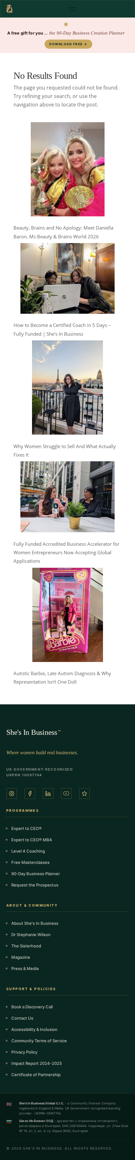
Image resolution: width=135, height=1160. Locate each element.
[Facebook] (29, 793)
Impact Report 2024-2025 (36, 1063)
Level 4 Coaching (28, 851)
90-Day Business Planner (35, 873)
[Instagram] (11, 793)
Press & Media (25, 968)
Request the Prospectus (34, 884)
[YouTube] (66, 793)
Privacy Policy (24, 1051)
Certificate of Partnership (36, 1074)
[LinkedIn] (48, 793)
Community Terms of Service (39, 1040)
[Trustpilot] (84, 793)
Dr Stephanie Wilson (31, 934)
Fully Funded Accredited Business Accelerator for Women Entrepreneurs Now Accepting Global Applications (66, 552)
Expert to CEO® (26, 828)
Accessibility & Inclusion (34, 1029)
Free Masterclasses (30, 862)
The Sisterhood (26, 945)
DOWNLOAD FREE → (68, 44)
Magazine (20, 957)
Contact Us (22, 1018)
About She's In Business (34, 923)
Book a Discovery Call (32, 1006)
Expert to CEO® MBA (31, 839)
